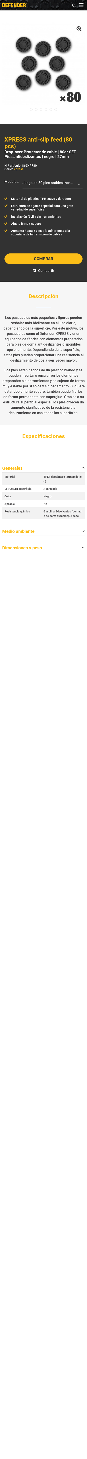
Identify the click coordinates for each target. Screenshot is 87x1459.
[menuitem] (74, 4)
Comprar (43, 258)
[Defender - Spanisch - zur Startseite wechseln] (14, 5)
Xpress (18, 169)
